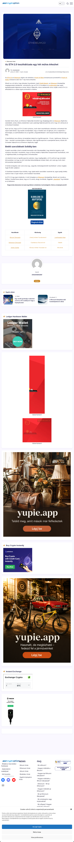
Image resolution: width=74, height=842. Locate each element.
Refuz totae (37, 832)
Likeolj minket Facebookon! (37, 237)
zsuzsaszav (16, 70)
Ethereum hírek (25, 768)
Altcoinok (60, 247)
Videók (60, 242)
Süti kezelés (6, 774)
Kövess (37, 281)
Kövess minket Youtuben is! (37, 247)
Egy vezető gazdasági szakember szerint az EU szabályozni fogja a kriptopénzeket (25, 300)
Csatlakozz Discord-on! (37, 242)
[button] (71, 809)
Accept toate (37, 827)
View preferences (37, 837)
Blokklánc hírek (25, 774)
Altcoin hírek (24, 771)
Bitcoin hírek (24, 765)
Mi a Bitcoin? (42, 765)
